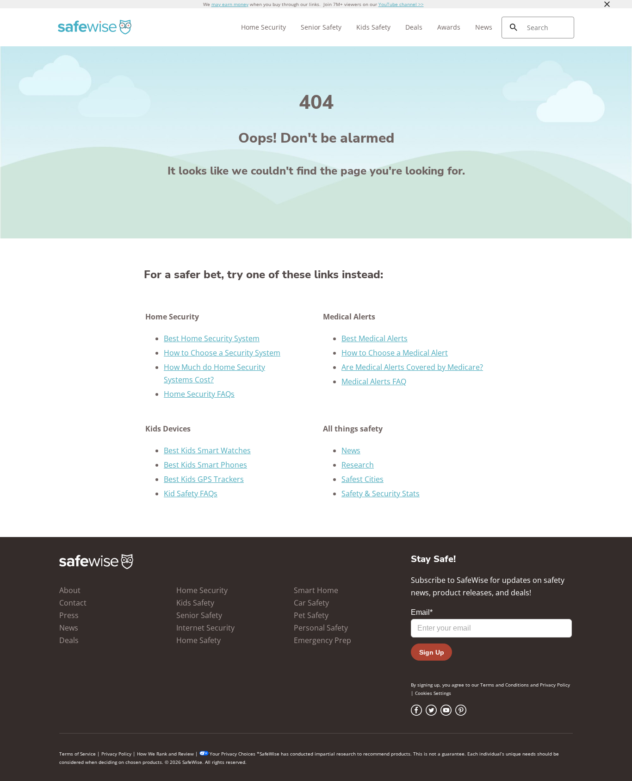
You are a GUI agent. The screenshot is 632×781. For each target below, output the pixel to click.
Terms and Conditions (504, 684)
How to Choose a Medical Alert (394, 353)
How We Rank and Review (165, 753)
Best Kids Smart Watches (207, 450)
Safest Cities (362, 479)
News (483, 27)
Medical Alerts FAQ (373, 381)
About (70, 590)
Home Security (263, 27)
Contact (73, 603)
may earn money (229, 4)
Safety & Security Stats (380, 493)
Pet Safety (311, 615)
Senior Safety (321, 27)
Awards (448, 27)
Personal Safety (321, 628)
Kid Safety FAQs (190, 493)
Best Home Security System (212, 338)
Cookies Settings (433, 693)
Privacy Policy (555, 684)
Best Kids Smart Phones (205, 465)
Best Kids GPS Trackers (204, 479)
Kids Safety (373, 27)
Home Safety (198, 640)
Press (69, 615)
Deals (413, 27)
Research (357, 465)
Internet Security (205, 628)
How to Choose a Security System (222, 353)
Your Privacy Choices (232, 753)
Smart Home (316, 590)
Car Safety (311, 603)
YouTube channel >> (401, 4)
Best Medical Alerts (374, 338)
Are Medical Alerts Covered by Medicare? (412, 367)
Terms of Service (77, 753)
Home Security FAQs (199, 394)
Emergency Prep (322, 640)
